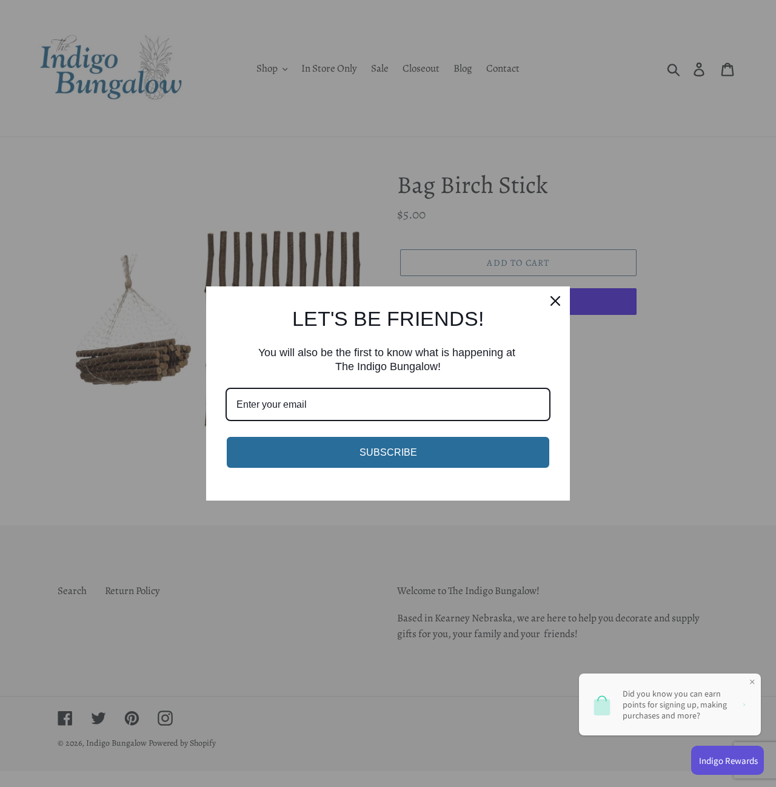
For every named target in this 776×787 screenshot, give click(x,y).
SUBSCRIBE (388, 452)
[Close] (555, 301)
